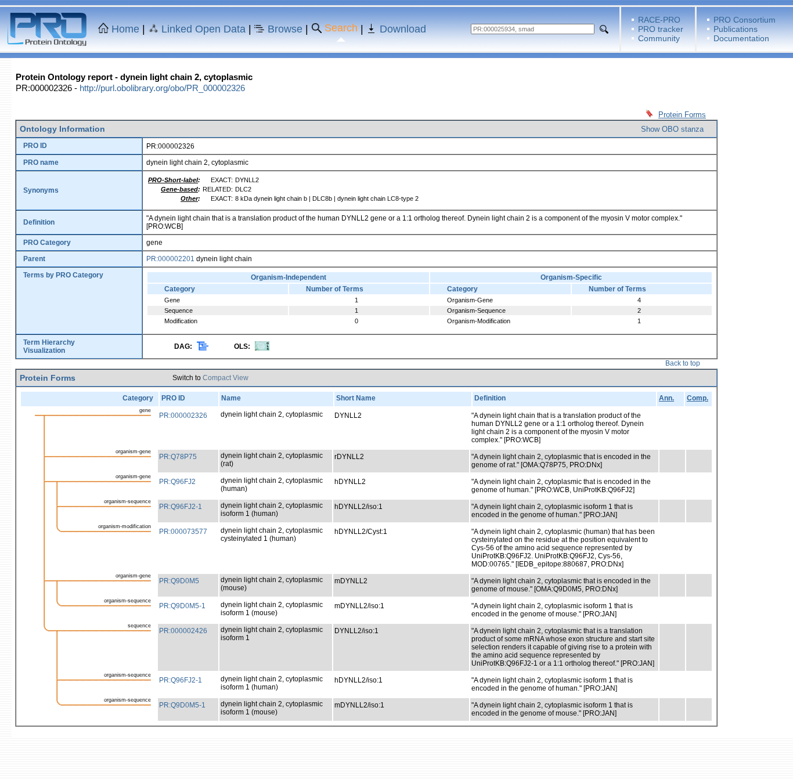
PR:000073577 (183, 532)
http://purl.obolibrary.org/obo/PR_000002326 (162, 88)
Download (403, 29)
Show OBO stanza (672, 129)
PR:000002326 (183, 415)
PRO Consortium (744, 19)
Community (659, 38)
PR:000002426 (183, 631)
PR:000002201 (170, 259)
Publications (735, 29)
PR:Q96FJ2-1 (180, 507)
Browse (285, 29)
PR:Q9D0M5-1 (182, 606)
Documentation (741, 38)
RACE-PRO (659, 19)
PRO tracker (660, 29)
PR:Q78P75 (178, 457)
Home (125, 29)
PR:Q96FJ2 (177, 482)
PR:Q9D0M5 (179, 581)
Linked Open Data (203, 29)
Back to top (682, 363)
